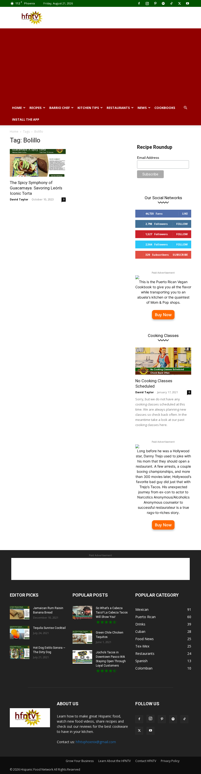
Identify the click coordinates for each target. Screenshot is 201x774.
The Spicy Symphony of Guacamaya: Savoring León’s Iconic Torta (36, 188)
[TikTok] (171, 3)
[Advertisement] (133, 17)
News (142, 107)
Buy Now (163, 314)
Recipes (35, 107)
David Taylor (19, 199)
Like (185, 213)
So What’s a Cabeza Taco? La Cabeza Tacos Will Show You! (112, 612)
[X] (179, 3)
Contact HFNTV (145, 761)
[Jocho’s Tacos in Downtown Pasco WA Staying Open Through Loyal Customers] (82, 657)
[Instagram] (147, 3)
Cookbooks (164, 107)
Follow (182, 224)
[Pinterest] (155, 3)
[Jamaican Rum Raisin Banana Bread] (19, 612)
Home (17, 107)
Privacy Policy (170, 761)
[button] (185, 107)
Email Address (148, 158)
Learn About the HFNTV (114, 761)
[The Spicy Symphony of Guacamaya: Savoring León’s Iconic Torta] (38, 163)
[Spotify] (163, 3)
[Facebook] (139, 3)
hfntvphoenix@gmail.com (96, 741)
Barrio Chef (59, 107)
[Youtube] (187, 3)
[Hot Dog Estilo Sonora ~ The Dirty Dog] (19, 652)
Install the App (25, 119)
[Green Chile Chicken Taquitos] (82, 637)
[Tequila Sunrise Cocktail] (19, 632)
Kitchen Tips (88, 107)
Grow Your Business (80, 761)
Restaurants (118, 107)
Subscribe (180, 254)
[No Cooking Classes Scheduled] (163, 361)
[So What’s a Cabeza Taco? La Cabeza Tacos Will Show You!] (82, 612)
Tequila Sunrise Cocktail (49, 628)
